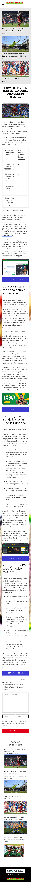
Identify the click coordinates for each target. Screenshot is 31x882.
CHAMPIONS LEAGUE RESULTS (16, 875)
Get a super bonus (15, 280)
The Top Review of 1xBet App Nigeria (14, 797)
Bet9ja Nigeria (7, 235)
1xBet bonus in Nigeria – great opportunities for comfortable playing (13, 31)
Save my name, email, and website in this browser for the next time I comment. (15, 723)
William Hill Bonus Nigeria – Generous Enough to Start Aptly (14, 840)
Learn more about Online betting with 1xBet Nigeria (14, 818)
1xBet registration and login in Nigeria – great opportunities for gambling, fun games (14, 56)
